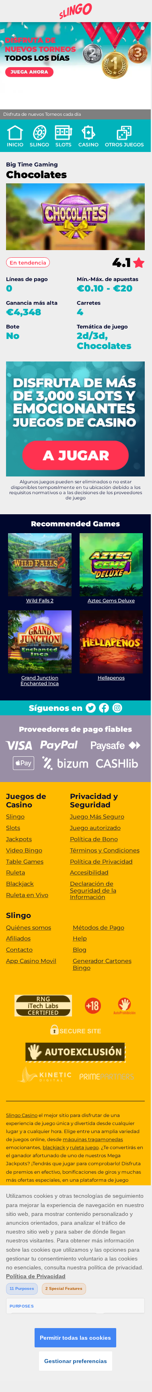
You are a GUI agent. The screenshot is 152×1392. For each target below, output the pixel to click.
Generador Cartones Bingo (102, 964)
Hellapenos (111, 678)
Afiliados (18, 938)
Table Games (24, 861)
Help (80, 938)
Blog (79, 949)
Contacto (19, 949)
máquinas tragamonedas (93, 1139)
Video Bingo (24, 850)
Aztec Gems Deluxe (111, 600)
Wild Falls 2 (39, 600)
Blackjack (20, 883)
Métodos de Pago (98, 927)
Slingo (39, 145)
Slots (63, 145)
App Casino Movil (31, 961)
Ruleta (15, 872)
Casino (88, 145)
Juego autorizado (95, 828)
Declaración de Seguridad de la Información (93, 890)
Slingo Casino (21, 1115)
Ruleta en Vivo (27, 895)
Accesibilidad (89, 872)
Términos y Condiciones (105, 850)
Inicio (15, 145)
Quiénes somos (28, 927)
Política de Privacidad (101, 861)
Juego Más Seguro (97, 816)
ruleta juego (84, 1147)
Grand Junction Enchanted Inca (40, 680)
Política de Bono (94, 839)
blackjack (54, 1147)
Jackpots (19, 839)
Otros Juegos (124, 145)
